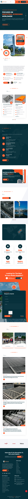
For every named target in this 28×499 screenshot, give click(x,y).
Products (17, 465)
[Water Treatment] (13, 213)
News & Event (18, 467)
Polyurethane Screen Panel (6, 480)
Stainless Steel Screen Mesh (6, 485)
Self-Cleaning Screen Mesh (5, 477)
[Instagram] (8, 473)
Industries (17, 466)
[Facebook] (3, 473)
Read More (5, 82)
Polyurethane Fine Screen (6, 105)
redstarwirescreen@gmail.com (20, 481)
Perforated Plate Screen (5, 482)
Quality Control (18, 471)
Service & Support (11, 497)
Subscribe (19, 456)
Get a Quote (23, 1)
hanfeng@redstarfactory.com (20, 479)
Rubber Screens (18, 104)
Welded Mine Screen (5, 486)
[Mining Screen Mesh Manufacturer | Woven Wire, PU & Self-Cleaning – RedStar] (4, 1)
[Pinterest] (9, 473)
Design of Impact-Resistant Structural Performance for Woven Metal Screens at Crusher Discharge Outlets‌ (14, 403)
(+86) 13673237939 (11, 278)
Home (17, 462)
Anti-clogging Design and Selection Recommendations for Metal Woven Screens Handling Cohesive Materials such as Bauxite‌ (12, 430)
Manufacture (18, 470)
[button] (12, 119)
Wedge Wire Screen (5, 481)
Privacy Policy (17, 497)
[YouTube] (6, 473)
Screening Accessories (5, 489)
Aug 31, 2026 (5, 400)
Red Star (23, 398)
